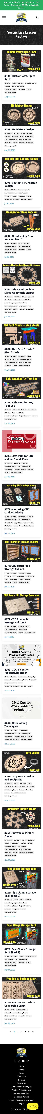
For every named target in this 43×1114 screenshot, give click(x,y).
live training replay (18, 86)
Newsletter (21, 1083)
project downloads (11, 89)
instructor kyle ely (30, 83)
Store (21, 1066)
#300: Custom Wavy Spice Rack (19, 77)
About (21, 1069)
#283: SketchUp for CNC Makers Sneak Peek (18, 457)
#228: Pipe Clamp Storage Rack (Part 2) (20, 894)
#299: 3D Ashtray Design (19, 129)
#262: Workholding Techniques (15, 725)
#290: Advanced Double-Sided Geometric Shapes (19, 291)
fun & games (19, 300)
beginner (8, 83)
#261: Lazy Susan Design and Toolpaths (19, 778)
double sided (9, 300)
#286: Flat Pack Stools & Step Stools (19, 351)
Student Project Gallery (21, 1090)
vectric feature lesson (26, 142)
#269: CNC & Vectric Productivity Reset (16, 671)
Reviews (21, 1080)
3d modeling (8, 133)
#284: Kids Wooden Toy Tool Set (18, 404)
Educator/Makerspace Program (21, 1100)
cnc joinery (21, 356)
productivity (8, 469)
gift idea (20, 83)
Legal (21, 1103)
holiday (30, 843)
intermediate (29, 136)
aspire (23, 133)
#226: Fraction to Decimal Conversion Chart (20, 1004)
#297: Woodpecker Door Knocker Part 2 (19, 238)
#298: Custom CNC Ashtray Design (20, 184)
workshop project (10, 92)
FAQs (21, 1073)
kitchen (7, 86)
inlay (16, 786)
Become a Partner (21, 1097)
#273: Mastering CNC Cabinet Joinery (16, 511)
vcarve (29, 89)
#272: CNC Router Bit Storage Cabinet (17, 567)
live (6, 579)
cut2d (14, 83)
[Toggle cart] (37, 17)
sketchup (8, 365)
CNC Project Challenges (21, 1086)
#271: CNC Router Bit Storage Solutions (17, 621)
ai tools (16, 133)
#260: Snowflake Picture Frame (19, 834)
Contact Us (21, 1076)
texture (21, 790)
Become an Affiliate (21, 1093)
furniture (8, 359)
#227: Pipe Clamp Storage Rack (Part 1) (20, 951)
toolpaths (22, 89)
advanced (17, 297)
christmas (31, 840)
